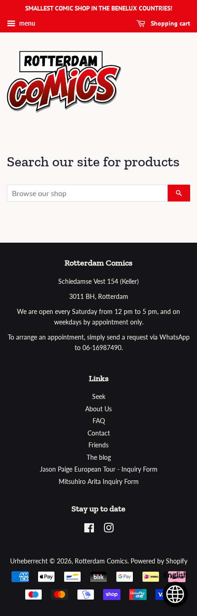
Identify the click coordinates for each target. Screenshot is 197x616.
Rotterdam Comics (101, 561)
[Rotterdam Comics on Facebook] (89, 529)
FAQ (99, 421)
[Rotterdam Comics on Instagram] (109, 529)
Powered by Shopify (159, 561)
